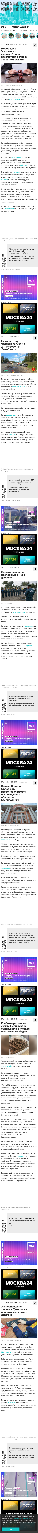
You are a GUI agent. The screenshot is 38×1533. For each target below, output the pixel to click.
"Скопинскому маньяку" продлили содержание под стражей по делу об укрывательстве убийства (21, 258)
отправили (16, 157)
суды (2, 269)
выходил (4, 180)
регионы (17, 269)
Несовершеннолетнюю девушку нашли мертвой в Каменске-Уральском (21, 698)
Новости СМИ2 (6, 302)
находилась (28, 626)
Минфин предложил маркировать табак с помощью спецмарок (21, 1225)
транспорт (14, 951)
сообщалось (11, 415)
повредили (5, 868)
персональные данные (21, 1519)
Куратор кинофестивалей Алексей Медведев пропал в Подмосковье (21, 705)
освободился (9, 209)
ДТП (12, 500)
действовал (25, 165)
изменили (17, 172)
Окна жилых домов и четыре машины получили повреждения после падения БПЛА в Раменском (22, 935)
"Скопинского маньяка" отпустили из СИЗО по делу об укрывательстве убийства (21, 251)
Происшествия (22, 44)
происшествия (9, 269)
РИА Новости (6, 1352)
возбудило (28, 646)
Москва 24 (19, 27)
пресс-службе (6, 1066)
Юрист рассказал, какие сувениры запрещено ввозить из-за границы (22, 1219)
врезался (12, 434)
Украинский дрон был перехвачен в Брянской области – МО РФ (22, 942)
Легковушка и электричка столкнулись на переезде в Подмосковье (19, 489)
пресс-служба (14, 99)
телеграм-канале (18, 387)
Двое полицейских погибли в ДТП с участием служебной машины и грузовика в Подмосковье (22, 482)
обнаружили (21, 1156)
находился (12, 1402)
